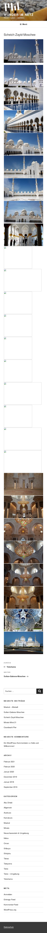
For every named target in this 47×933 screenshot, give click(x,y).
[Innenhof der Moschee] (23, 144)
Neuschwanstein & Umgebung (16, 833)
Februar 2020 (9, 766)
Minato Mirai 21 (10, 722)
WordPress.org (10, 909)
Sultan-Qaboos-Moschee (14, 712)
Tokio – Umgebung (11, 873)
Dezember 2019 (10, 776)
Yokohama (8, 879)
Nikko (6, 838)
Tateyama (8, 863)
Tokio (6, 868)
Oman (6, 843)
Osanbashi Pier (10, 727)
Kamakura (8, 817)
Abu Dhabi (8, 802)
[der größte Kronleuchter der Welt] (23, 552)
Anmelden (8, 894)
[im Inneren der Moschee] (23, 371)
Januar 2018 (9, 782)
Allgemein (8, 807)
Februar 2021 (9, 761)
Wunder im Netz (19, 14)
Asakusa (7, 812)
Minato (6, 828)
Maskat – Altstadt (11, 707)
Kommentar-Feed (11, 904)
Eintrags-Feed (9, 899)
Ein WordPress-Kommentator (16, 743)
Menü (24, 24)
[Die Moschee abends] (23, 643)
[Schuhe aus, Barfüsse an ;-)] (23, 303)
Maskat (7, 823)
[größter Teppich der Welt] (23, 394)
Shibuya (7, 848)
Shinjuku (7, 853)
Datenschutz (9, 927)
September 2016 (10, 787)
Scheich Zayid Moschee (14, 717)
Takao (6, 858)
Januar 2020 (9, 771)
